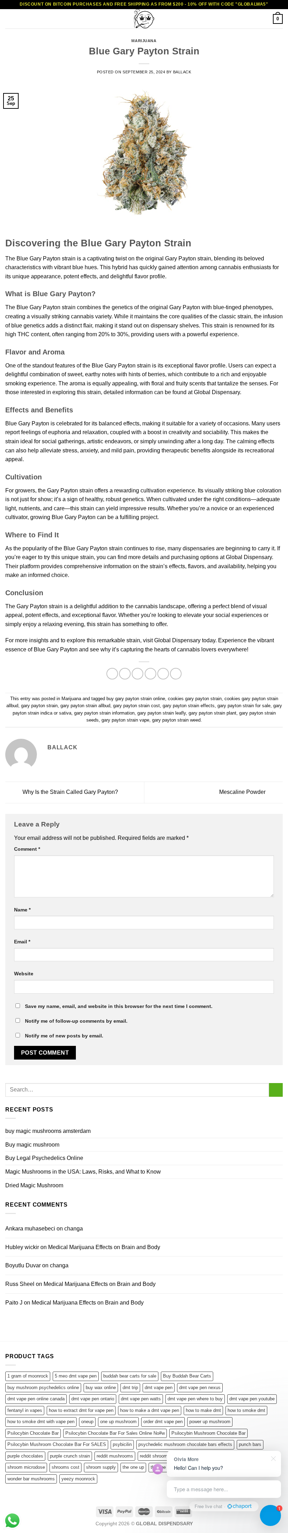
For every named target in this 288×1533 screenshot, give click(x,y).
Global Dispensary (249, 557)
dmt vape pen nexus (200, 1387)
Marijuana (143, 41)
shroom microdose (26, 1467)
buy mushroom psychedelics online (43, 1387)
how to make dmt (203, 1410)
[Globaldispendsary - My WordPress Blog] (144, 18)
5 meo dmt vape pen (76, 1376)
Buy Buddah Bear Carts (187, 1376)
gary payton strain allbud (85, 705)
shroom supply (101, 1467)
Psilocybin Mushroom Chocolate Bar (208, 1433)
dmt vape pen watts (141, 1398)
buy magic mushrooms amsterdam (48, 1131)
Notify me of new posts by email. (64, 1035)
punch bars (250, 1444)
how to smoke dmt (246, 1410)
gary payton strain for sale (243, 705)
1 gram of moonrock (27, 1376)
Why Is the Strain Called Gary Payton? (69, 792)
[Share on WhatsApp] (112, 673)
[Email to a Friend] (150, 673)
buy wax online (101, 1387)
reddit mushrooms (115, 1456)
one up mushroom (118, 1421)
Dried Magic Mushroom (34, 1185)
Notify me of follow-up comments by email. (76, 1021)
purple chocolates (25, 1456)
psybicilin (122, 1444)
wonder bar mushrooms (31, 1478)
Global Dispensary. (217, 392)
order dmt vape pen (163, 1421)
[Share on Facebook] (125, 673)
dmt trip (130, 1387)
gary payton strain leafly (161, 713)
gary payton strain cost (136, 705)
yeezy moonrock (78, 1478)
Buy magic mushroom (32, 1145)
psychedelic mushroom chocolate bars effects (185, 1444)
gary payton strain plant (212, 713)
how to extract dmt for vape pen (81, 1410)
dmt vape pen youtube (252, 1398)
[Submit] (276, 1090)
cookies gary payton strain (195, 698)
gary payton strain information (104, 713)
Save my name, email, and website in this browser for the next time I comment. (118, 1006)
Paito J (13, 1303)
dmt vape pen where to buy (195, 1398)
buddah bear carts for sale (129, 1376)
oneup (87, 1421)
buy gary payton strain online (135, 698)
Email (22, 941)
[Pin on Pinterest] (163, 673)
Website (23, 973)
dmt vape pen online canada (36, 1398)
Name (22, 909)
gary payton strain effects (189, 705)
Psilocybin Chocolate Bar (33, 1433)
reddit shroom (154, 1456)
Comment (27, 849)
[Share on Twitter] (137, 673)
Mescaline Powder (243, 792)
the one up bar (165, 1467)
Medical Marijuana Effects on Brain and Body (104, 1247)
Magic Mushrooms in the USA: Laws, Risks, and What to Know (83, 1172)
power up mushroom (209, 1421)
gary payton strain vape (125, 720)
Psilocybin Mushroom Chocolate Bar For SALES (56, 1444)
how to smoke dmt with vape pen (40, 1421)
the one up (133, 1467)
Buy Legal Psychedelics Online (44, 1158)
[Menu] (9, 18)
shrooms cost (65, 1467)
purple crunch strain (70, 1456)
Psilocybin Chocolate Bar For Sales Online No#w (115, 1433)
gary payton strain (39, 705)
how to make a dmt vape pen (149, 1410)
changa (73, 1229)
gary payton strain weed (176, 720)
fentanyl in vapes (24, 1410)
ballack (182, 72)
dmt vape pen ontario (92, 1398)
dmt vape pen (158, 1387)
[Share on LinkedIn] (176, 673)
